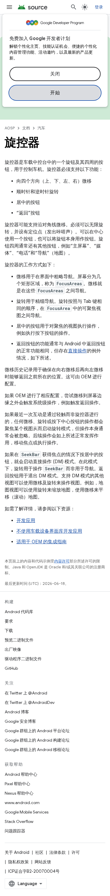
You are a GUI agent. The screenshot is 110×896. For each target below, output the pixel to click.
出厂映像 (13, 649)
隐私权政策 (18, 861)
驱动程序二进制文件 (23, 658)
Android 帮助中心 (21, 774)
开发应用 (25, 521)
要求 (9, 621)
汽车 (41, 128)
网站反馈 (43, 861)
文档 (26, 128)
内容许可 (62, 561)
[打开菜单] (9, 7)
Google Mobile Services (26, 812)
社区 (39, 852)
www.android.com (22, 802)
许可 (76, 852)
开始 (55, 93)
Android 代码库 (19, 611)
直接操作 (77, 351)
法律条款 (57, 852)
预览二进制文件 (19, 640)
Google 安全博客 (20, 721)
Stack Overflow (19, 821)
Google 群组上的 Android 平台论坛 (37, 730)
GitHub (11, 668)
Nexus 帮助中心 (19, 793)
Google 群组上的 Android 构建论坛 (37, 740)
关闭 (55, 74)
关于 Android (17, 852)
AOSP (10, 128)
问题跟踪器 (15, 831)
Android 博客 (17, 712)
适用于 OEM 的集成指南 (41, 542)
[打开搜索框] (73, 7)
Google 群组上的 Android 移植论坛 (37, 749)
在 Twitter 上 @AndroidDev (30, 702)
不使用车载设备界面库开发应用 (49, 531)
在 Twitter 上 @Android (26, 693)
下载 (9, 630)
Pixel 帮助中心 (17, 783)
